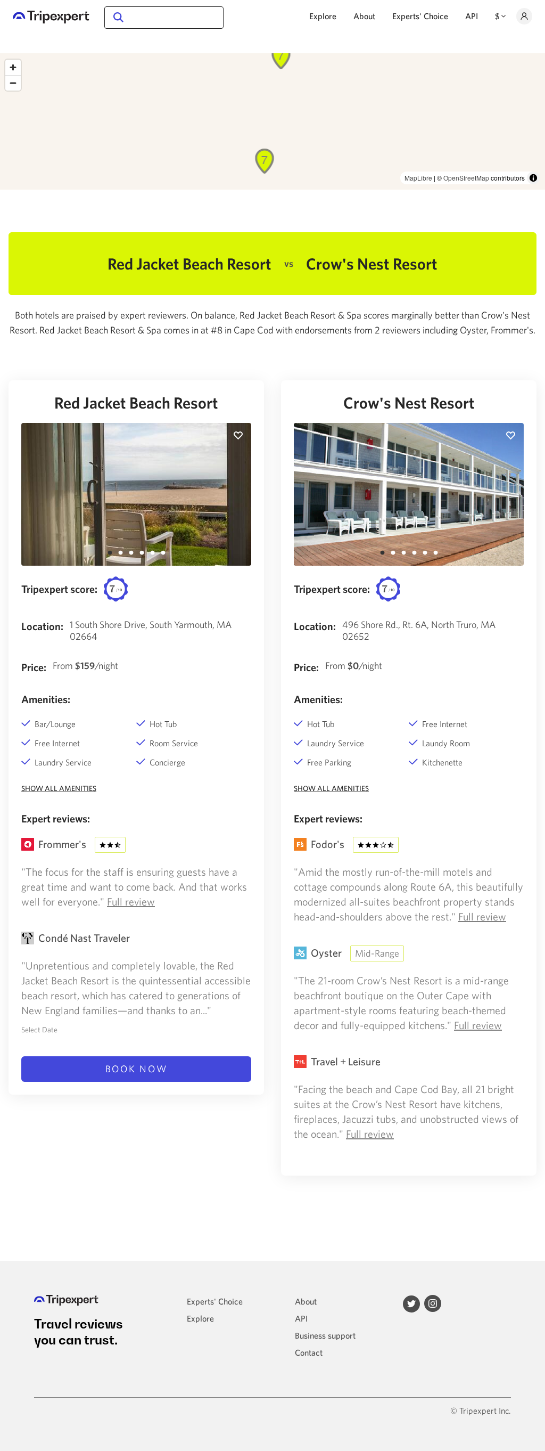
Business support (325, 1335)
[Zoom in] (13, 67)
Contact (309, 1352)
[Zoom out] (13, 83)
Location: (42, 626)
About (364, 16)
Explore (322, 16)
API (471, 16)
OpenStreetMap (466, 177)
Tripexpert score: (59, 589)
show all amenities (58, 788)
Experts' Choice (420, 16)
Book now (136, 1068)
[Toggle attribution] (533, 178)
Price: (33, 667)
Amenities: (45, 699)
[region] (272, 121)
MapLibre (418, 177)
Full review (131, 901)
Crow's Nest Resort (409, 402)
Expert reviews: (55, 818)
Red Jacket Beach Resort (136, 402)
